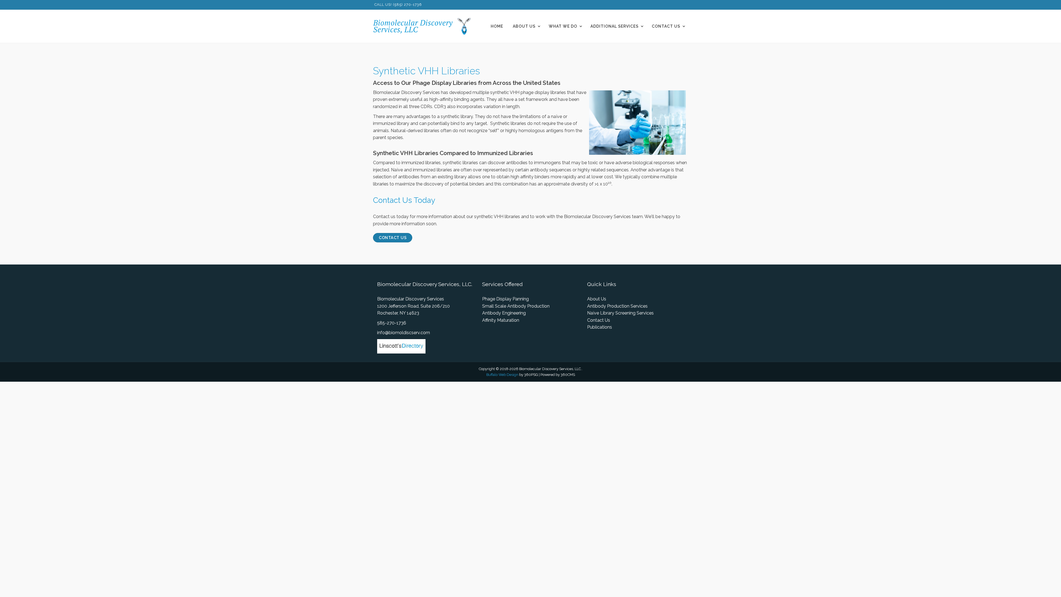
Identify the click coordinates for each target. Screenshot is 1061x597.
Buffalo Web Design (502, 375)
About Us (524, 26)
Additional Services (614, 26)
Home (497, 26)
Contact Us (666, 26)
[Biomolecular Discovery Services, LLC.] (425, 26)
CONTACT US (392, 237)
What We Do (563, 26)
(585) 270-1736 (407, 4)
